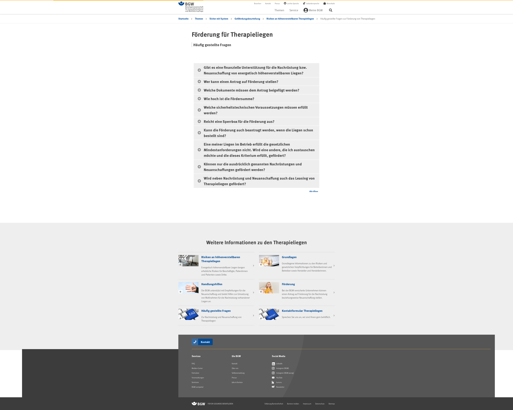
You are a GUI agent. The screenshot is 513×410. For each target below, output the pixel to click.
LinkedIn (279, 363)
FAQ (193, 363)
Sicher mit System (218, 18)
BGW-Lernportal (197, 387)
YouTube (279, 377)
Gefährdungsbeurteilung (247, 18)
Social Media (278, 356)
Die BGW (236, 356)
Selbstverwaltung (238, 373)
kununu (279, 382)
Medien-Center (197, 368)
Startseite (183, 18)
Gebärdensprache (312, 3)
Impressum (307, 403)
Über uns (235, 368)
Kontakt (268, 3)
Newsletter (280, 387)
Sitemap (332, 403)
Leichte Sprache (293, 3)
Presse (277, 3)
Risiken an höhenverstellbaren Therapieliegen (290, 18)
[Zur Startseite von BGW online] (190, 6)
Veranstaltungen (198, 377)
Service (293, 10)
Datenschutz (319, 403)
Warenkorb (331, 3)
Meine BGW (316, 10)
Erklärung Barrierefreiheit (274, 403)
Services (196, 356)
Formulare (195, 373)
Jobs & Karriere (237, 382)
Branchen (257, 3)
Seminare (195, 382)
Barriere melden (293, 403)
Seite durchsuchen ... (331, 10)
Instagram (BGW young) (285, 373)
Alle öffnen (313, 191)
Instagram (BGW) (282, 368)
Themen (279, 10)
